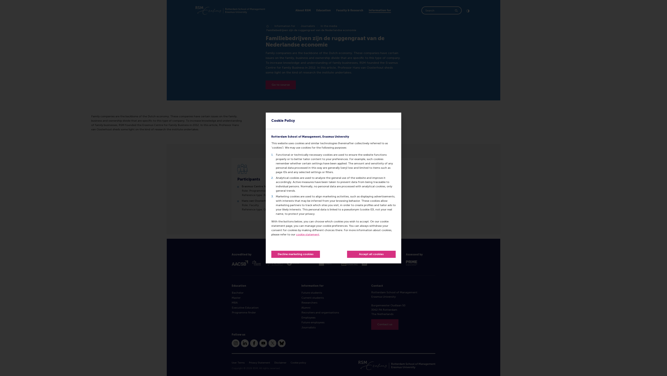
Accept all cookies (371, 254)
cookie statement (307, 234)
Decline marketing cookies (296, 254)
